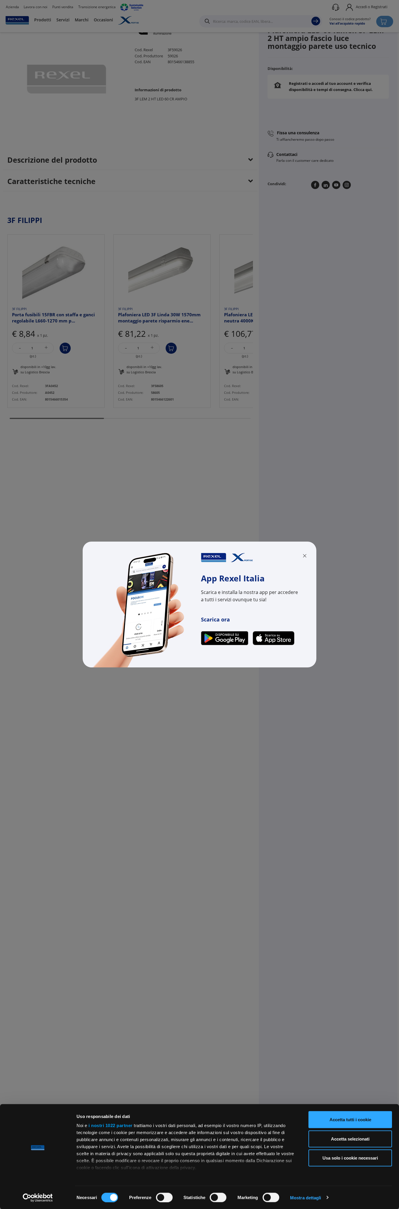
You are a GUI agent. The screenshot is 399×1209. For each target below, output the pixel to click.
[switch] (164, 1197)
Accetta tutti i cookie (350, 1119)
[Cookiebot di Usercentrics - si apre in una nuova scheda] (37, 1197)
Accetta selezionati (350, 1138)
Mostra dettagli (305, 1197)
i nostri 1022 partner (111, 1125)
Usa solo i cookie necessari (350, 1157)
